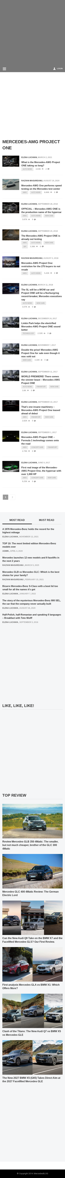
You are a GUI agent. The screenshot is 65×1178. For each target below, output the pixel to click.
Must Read (46, 520)
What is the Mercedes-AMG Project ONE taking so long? (40, 164)
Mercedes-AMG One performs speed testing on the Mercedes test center (41, 187)
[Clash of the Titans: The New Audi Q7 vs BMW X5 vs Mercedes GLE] (32, 1010)
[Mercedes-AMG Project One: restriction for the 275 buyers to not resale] (10, 261)
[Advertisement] (32, 32)
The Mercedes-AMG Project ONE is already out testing (40, 237)
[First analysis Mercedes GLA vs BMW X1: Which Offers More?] (32, 964)
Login (60, 68)
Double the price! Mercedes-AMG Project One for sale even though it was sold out (40, 353)
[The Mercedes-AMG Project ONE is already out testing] (10, 234)
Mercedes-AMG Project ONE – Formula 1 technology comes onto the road (40, 440)
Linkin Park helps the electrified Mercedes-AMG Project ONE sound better (40, 326)
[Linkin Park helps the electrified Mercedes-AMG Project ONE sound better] (10, 322)
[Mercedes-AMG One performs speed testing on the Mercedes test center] (10, 184)
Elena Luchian (29, 157)
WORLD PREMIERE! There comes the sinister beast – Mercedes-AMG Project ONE (40, 379)
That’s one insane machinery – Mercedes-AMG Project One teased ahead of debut (40, 410)
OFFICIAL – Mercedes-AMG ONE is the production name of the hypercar (41, 210)
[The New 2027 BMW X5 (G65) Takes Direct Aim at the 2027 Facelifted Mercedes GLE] (32, 1057)
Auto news (27, 169)
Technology (28, 333)
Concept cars (37, 447)
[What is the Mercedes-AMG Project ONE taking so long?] (10, 161)
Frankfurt (41, 387)
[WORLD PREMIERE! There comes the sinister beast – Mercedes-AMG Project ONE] (10, 375)
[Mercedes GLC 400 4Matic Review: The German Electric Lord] (32, 871)
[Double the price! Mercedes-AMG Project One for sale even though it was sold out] (10, 348)
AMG (25, 192)
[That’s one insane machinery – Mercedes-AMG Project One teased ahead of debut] (10, 405)
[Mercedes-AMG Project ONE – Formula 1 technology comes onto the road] (10, 436)
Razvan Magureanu (31, 181)
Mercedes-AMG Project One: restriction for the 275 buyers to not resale (40, 266)
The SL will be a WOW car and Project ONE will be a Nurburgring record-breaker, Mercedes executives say (41, 294)
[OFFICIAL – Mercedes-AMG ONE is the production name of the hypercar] (10, 207)
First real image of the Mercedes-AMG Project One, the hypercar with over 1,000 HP (41, 470)
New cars (49, 216)
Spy (25, 246)
